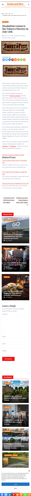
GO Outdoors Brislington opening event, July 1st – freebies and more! (13, 236)
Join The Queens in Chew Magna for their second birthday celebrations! (13, 293)
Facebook (5, 146)
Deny (15, 488)
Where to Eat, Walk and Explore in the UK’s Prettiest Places (15, 398)
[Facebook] (3, 59)
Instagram (13, 146)
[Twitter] (6, 59)
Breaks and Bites (15, 3)
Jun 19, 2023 (9, 269)
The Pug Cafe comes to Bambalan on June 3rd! (15, 183)
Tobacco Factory (12, 38)
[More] (24, 59)
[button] (28, 470)
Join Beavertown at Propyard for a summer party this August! (15, 265)
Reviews (15, 455)
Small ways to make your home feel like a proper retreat (14, 422)
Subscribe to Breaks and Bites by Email (13, 155)
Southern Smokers (15, 96)
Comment (5, 314)
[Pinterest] (12, 59)
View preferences (15, 492)
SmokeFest (17, 35)
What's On (5, 22)
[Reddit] (15, 59)
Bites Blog (7, 383)
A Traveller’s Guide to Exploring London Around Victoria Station (14, 446)
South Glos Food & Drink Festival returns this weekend (9, 200)
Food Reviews (8, 455)
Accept (15, 484)
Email (4, 343)
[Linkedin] (9, 59)
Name (4, 336)
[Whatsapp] (21, 59)
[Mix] (18, 59)
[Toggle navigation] (3, 4)
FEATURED (7, 220)
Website (4, 351)
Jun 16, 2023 (9, 297)
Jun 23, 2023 (9, 240)
